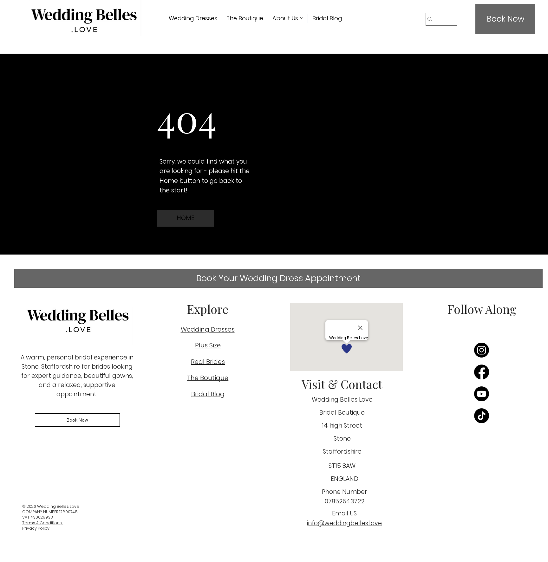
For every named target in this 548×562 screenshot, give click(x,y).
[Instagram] (481, 350)
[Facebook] (481, 372)
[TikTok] (481, 415)
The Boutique (207, 377)
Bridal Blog (208, 394)
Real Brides (208, 361)
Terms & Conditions (42, 523)
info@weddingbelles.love (344, 523)
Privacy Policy (35, 528)
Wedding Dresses (208, 329)
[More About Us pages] (301, 18)
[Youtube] (481, 393)
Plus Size (208, 345)
